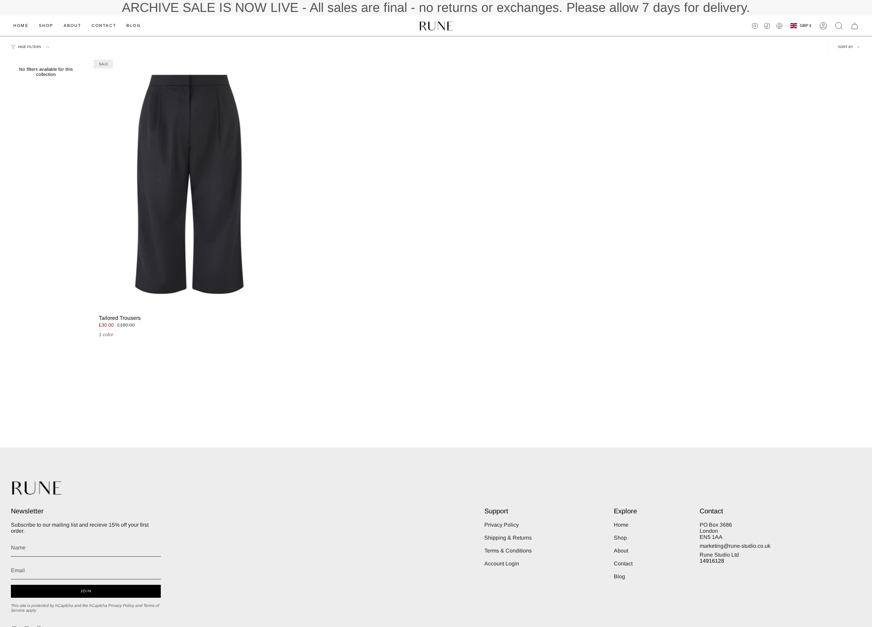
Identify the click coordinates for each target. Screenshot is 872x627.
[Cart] (854, 26)
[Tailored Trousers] (189, 184)
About (621, 551)
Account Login (501, 563)
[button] (839, 26)
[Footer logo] (36, 488)
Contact (623, 563)
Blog (619, 576)
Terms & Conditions (508, 551)
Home (621, 525)
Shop (620, 538)
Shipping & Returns (508, 538)
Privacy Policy (121, 605)
